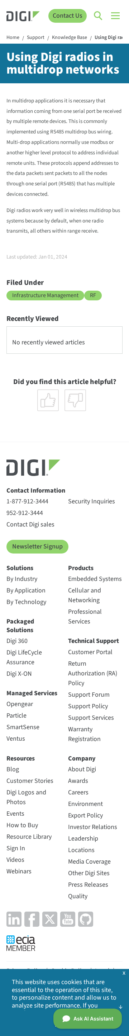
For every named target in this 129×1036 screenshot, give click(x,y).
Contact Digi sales (30, 524)
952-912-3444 (24, 512)
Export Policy (85, 815)
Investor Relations (92, 827)
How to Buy (22, 825)
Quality (77, 896)
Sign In (15, 848)
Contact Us (67, 15)
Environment (85, 803)
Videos (15, 859)
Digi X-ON (19, 673)
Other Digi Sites (89, 873)
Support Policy (88, 706)
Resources (20, 758)
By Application (26, 590)
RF (93, 295)
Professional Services (85, 616)
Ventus (15, 738)
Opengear (19, 704)
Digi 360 (17, 640)
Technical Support (93, 641)
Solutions (19, 568)
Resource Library (29, 836)
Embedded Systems (95, 578)
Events (15, 813)
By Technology (26, 602)
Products (81, 568)
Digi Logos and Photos (26, 797)
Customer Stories (29, 780)
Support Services (91, 717)
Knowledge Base (69, 38)
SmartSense (22, 727)
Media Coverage (89, 861)
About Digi (82, 769)
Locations (81, 850)
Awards (78, 780)
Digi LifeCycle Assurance (24, 657)
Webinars (19, 871)
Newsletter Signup (37, 546)
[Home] (23, 17)
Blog (12, 769)
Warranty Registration (84, 734)
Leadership (83, 838)
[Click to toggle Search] (98, 16)
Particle (16, 715)
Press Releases (88, 884)
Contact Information (35, 490)
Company (82, 758)
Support (35, 38)
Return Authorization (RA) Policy (92, 673)
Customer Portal (90, 652)
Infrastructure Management (45, 295)
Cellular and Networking (84, 595)
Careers (78, 792)
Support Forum (89, 694)
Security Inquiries (91, 501)
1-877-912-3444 (27, 501)
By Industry (21, 578)
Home (12, 38)
